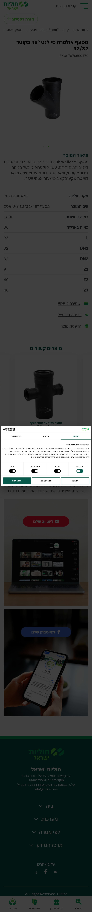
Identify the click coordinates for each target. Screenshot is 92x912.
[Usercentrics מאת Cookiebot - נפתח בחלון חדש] (13, 429)
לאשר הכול (16, 481)
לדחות (75, 481)
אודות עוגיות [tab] (16, 436)
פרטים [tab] (46, 436)
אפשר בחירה (46, 481)
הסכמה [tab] (76, 436)
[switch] (58, 471)
